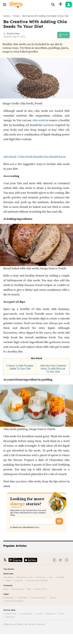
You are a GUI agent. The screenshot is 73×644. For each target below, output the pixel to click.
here (36, 527)
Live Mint (39, 614)
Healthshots (10, 617)
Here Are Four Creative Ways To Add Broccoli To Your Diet (53, 368)
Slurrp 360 (60, 577)
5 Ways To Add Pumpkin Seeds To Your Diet (20, 367)
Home (6, 16)
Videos (8, 580)
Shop (51, 577)
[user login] (68, 4)
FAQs (29, 589)
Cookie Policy (22, 598)
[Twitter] (60, 560)
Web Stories (8, 577)
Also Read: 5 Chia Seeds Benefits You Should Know (34, 157)
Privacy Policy (8, 598)
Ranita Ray (13, 33)
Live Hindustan (26, 614)
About (5, 589)
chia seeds (38, 120)
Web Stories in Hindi (24, 577)
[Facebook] (54, 560)
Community (40, 577)
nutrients (48, 125)
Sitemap (53, 598)
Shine (61, 614)
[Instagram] (66, 560)
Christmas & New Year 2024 (37, 580)
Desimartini (51, 614)
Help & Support (18, 589)
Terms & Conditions (38, 598)
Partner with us (40, 589)
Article (16, 16)
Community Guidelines (14, 601)
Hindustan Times (10, 614)
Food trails (18, 580)
